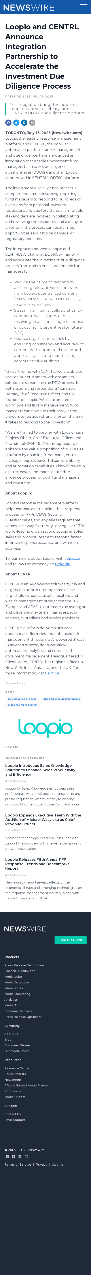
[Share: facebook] (8, 122)
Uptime (58, 1164)
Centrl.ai (52, 673)
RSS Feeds (12, 1091)
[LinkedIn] (20, 1156)
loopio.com (73, 558)
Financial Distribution (19, 971)
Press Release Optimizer (23, 1017)
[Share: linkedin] (24, 122)
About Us (11, 1033)
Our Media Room (17, 1051)
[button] (83, 7)
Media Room (13, 1005)
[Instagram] (26, 1156)
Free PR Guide (71, 940)
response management (22, 705)
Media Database (16, 982)
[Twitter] (13, 1156)
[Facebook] (7, 1156)
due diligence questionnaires (61, 699)
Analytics (11, 999)
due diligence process (22, 699)
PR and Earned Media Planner (26, 1085)
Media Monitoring (17, 994)
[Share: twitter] (16, 122)
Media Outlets (14, 1097)
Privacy (41, 1164)
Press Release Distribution (24, 965)
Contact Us (12, 1114)
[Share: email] (32, 122)
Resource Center (17, 1068)
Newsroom (12, 1079)
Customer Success (18, 1011)
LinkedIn (62, 564)
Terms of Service (17, 1164)
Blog (7, 1039)
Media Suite (13, 976)
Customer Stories (17, 1045)
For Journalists (15, 1074)
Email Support (14, 1119)
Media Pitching (15, 988)
